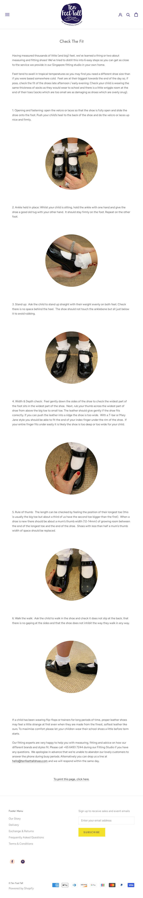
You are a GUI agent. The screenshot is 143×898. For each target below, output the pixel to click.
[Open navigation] (7, 14)
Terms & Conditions (21, 843)
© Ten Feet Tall (16, 883)
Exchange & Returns (21, 831)
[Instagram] (22, 861)
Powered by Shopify (21, 888)
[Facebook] (12, 861)
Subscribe (92, 832)
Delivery (14, 824)
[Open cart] (136, 15)
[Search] (128, 14)
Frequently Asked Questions (26, 837)
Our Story (15, 818)
